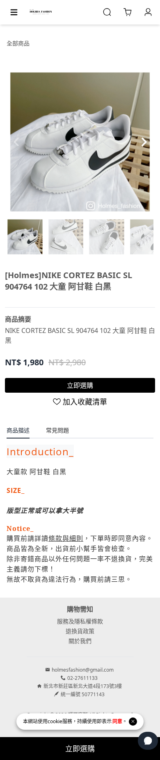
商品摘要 (18, 319)
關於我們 (80, 641)
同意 (117, 721)
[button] (143, 142)
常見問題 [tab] (57, 430)
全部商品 (18, 43)
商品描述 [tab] (18, 430)
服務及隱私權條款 (80, 621)
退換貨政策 (80, 631)
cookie (55, 721)
